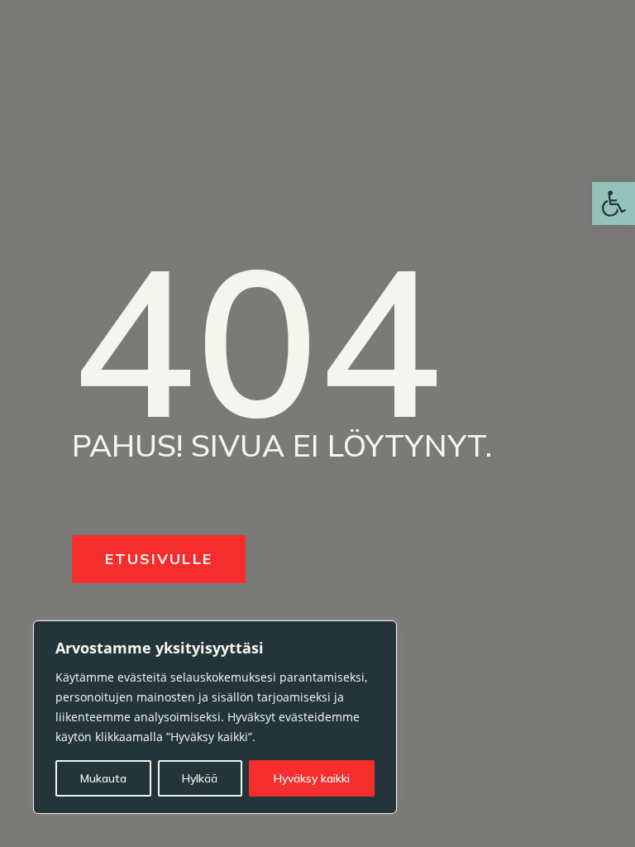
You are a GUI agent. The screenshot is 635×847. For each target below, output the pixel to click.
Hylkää (199, 778)
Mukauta (103, 778)
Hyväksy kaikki (312, 778)
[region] (215, 717)
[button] (613, 203)
